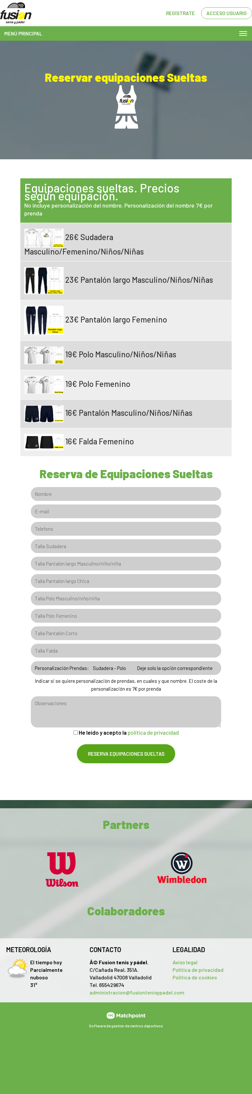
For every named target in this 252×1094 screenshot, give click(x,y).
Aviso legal (185, 962)
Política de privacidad (198, 970)
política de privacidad (153, 732)
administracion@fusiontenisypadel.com (137, 992)
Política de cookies (195, 977)
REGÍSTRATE (180, 13)
